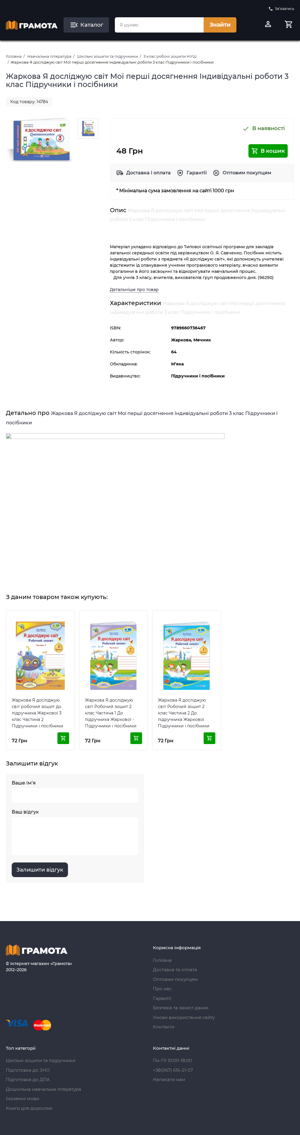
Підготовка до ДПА (28, 1079)
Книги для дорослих (29, 1108)
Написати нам (169, 1079)
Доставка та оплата (175, 969)
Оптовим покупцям (247, 173)
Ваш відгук (25, 812)
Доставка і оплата (148, 173)
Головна (14, 56)
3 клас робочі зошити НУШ (170, 56)
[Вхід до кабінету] (268, 25)
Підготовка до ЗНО (28, 1070)
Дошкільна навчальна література (43, 1089)
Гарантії (197, 173)
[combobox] (159, 25)
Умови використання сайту (184, 1017)
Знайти (220, 24)
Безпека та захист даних (181, 1007)
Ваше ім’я (24, 783)
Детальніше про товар (134, 289)
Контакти (163, 1027)
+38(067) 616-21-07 (173, 1070)
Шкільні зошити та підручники (107, 56)
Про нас (162, 988)
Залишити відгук (39, 870)
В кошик (273, 151)
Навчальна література (49, 56)
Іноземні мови (22, 1098)
